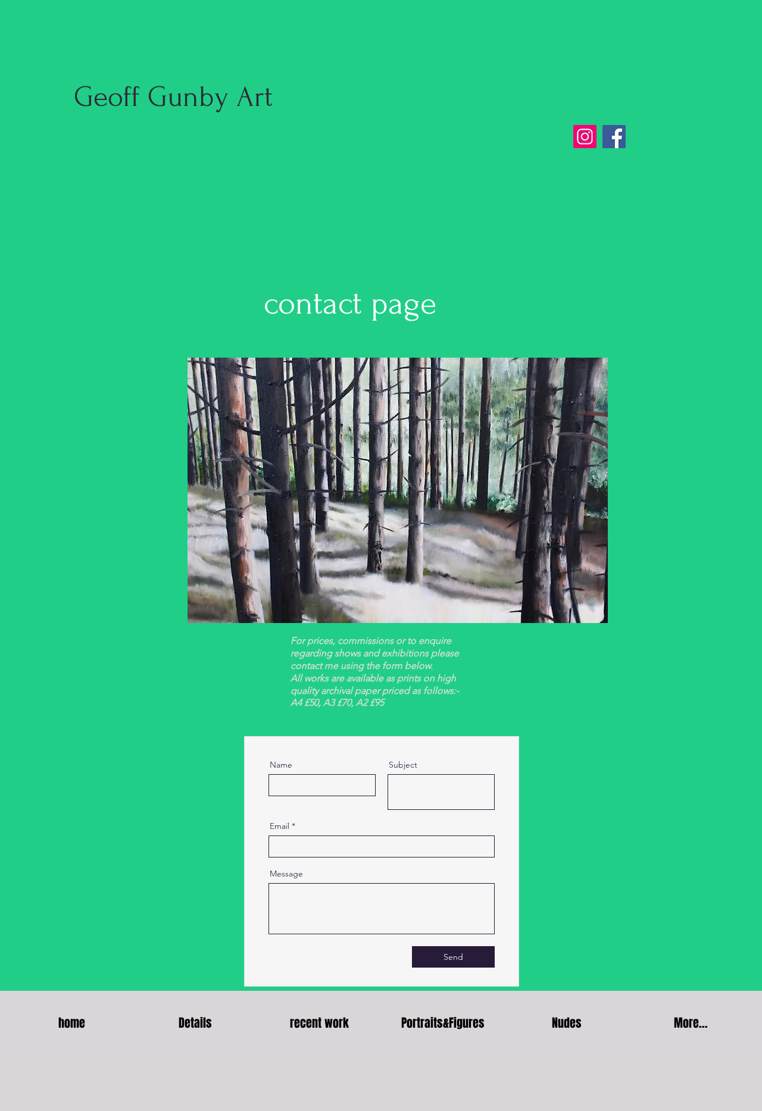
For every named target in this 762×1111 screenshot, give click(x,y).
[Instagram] (585, 136)
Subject (403, 765)
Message (286, 873)
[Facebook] (614, 136)
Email (279, 826)
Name (281, 765)
